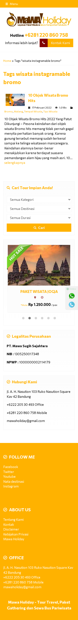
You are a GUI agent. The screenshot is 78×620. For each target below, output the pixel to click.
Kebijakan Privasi (15, 534)
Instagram (11, 486)
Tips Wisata (50, 111)
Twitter (8, 472)
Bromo (8, 111)
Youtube (9, 476)
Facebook (10, 467)
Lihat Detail (43, 265)
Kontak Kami (60, 43)
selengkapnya (14, 163)
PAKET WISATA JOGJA (39, 291)
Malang (18, 111)
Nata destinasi (13, 481)
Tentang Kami (13, 519)
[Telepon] (71, 304)
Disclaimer (11, 529)
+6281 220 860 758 (46, 35)
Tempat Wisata (33, 111)
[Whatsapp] (71, 296)
